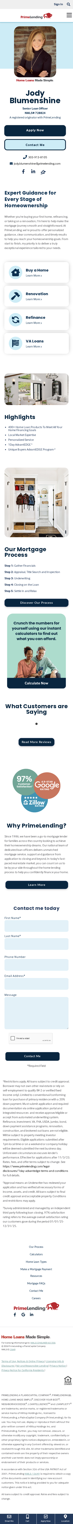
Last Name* (12, 936)
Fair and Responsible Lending (32, 1365)
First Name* (12, 918)
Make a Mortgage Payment (36, 1269)
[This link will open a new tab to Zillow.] (43, 172)
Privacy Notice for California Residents (23, 1370)
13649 (12, 1349)
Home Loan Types (36, 1262)
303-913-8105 (37, 157)
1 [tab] (36, 724)
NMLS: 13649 (32, 1473)
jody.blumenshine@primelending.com (37, 163)
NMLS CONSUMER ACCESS (43, 1342)
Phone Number (15, 957)
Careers (36, 1298)
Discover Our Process (36, 602)
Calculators (36, 1254)
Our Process (36, 1247)
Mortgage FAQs (36, 1283)
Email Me (9, 1521)
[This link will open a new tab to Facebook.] (23, 172)
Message (10, 995)
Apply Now (35, 130)
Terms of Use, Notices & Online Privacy (23, 1361)
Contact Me (35, 145)
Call (27, 1521)
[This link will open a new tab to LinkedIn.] (33, 172)
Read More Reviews (36, 742)
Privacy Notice (58, 1365)
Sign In (58, 4)
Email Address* (14, 976)
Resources (36, 1276)
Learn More (36, 884)
